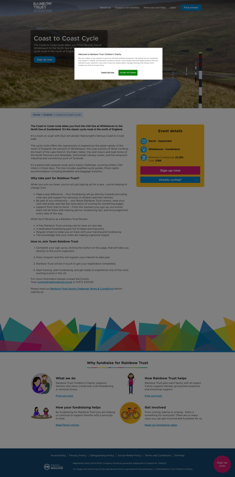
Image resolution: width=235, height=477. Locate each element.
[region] (118, 64)
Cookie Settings (107, 72)
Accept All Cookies (128, 73)
